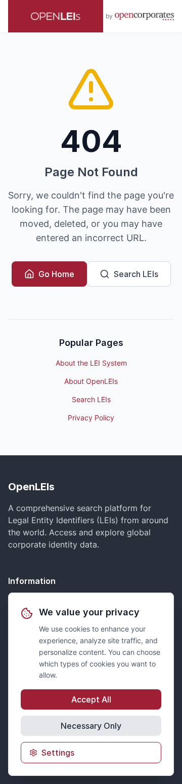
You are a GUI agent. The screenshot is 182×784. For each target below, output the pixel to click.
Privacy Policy (91, 417)
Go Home (56, 274)
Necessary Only (91, 726)
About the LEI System (91, 363)
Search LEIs (136, 274)
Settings (57, 753)
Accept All (91, 699)
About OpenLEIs (91, 381)
